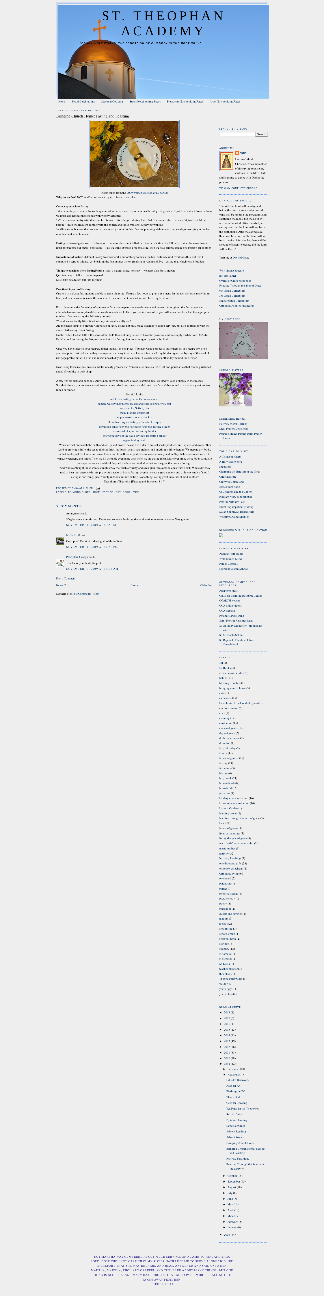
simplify (224, 949)
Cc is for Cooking (236, 1103)
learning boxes (228, 813)
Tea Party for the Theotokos (242, 1108)
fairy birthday (227, 748)
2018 (227, 1012)
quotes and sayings (230, 914)
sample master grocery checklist (134, 417)
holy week (225, 778)
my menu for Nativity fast (134, 408)
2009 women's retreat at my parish (147, 193)
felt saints (225, 768)
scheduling (226, 929)
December (233, 1069)
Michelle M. (73, 535)
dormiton (224, 743)
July (230, 1193)
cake (222, 693)
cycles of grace (228, 728)
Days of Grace (241, 257)
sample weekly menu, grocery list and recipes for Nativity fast (134, 404)
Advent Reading (236, 1131)
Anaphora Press (228, 590)
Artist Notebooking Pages (225, 101)
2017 (227, 1018)
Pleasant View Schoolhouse (235, 497)
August (232, 1187)
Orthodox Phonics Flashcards (236, 305)
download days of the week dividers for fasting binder (134, 436)
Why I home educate (231, 270)
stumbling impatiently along (236, 507)
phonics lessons (228, 894)
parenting (225, 883)
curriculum (225, 723)
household (225, 788)
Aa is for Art (233, 1085)
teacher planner (228, 969)
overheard (225, 878)
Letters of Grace (235, 1126)
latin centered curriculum (234, 803)
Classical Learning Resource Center (240, 596)
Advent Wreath (235, 1137)
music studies (227, 848)
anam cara (225, 467)
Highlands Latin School (233, 569)
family (223, 753)
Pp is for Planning (236, 1120)
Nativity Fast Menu (238, 1158)
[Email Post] (98, 488)
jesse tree (224, 793)
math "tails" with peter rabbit (236, 843)
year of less (226, 994)
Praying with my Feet (232, 502)
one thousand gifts (230, 863)
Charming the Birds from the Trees (239, 471)
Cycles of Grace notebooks (235, 281)
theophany (225, 974)
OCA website (227, 611)
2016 (227, 1024)
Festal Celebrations (83, 101)
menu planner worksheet (134, 413)
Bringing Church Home (240, 1143)
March (231, 1216)
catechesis (225, 698)
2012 (227, 1047)
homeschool (226, 783)
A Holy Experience (230, 462)
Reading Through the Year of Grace (240, 285)
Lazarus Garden (228, 808)
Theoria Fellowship (230, 979)
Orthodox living (127, 492)
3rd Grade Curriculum (232, 296)
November (233, 1075)
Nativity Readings (230, 858)
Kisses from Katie (229, 487)
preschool (225, 909)
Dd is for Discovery (237, 1080)
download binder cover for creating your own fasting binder (134, 426)
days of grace (227, 733)
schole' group (227, 934)
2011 (227, 1052)
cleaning (224, 718)
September (234, 1181)
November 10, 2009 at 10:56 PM (92, 547)
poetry (223, 903)
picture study (227, 898)
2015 (227, 1030)
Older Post (206, 585)
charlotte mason (228, 708)
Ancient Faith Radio (231, 554)
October (232, 1176)
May (230, 1204)
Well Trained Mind (230, 559)
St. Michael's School (231, 635)
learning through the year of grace (239, 818)
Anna (243, 153)
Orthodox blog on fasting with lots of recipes (134, 422)
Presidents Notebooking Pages (185, 101)
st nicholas (225, 959)
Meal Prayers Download (233, 428)
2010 (227, 1058)
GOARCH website (229, 600)
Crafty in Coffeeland (231, 482)
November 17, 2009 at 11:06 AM (92, 569)
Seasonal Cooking (112, 101)
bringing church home (84, 492)
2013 (227, 1041)
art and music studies (231, 673)
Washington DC (235, 1091)
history (223, 773)
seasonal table (227, 938)
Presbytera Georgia (77, 557)
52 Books (225, 668)
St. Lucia (224, 964)
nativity (224, 853)
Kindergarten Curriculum (234, 301)
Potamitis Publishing (231, 616)
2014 (227, 1035)
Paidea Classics (228, 564)
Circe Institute (227, 477)
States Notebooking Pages (145, 101)
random (223, 918)
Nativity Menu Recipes (233, 424)
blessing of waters (229, 683)
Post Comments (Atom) (86, 594)
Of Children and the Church (235, 491)
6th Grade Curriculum (232, 290)
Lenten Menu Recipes (232, 419)
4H (221, 663)
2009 (227, 1064)
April (230, 1210)
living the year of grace (233, 838)
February (233, 1221)
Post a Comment (66, 578)
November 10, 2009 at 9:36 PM (91, 525)
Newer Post (62, 585)
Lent (222, 823)
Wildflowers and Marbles (234, 517)
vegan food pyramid (134, 440)
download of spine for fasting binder (134, 431)
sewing (223, 944)
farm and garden (228, 758)
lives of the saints (229, 833)
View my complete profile (238, 188)
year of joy (225, 989)
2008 (227, 1234)
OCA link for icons (230, 605)
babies (223, 678)
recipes (223, 923)
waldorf (223, 984)
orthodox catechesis (231, 868)
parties (223, 888)
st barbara (225, 954)
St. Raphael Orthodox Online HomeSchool (236, 642)
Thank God (233, 1097)
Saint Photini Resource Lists (236, 620)
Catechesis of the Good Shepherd (239, 703)
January (232, 1227)
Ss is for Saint (234, 1114)
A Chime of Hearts (230, 456)
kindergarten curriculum (233, 798)
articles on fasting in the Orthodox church (134, 399)
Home (61, 101)
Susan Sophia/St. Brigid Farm (236, 512)
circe (222, 713)
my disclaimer (227, 275)
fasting (108, 492)
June (230, 1199)
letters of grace (228, 828)
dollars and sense (229, 738)
